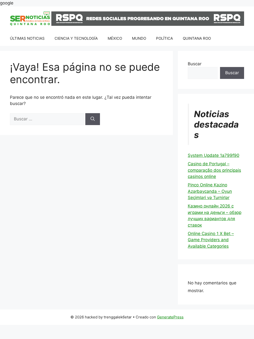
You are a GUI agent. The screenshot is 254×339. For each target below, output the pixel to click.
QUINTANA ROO (197, 38)
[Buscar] (92, 119)
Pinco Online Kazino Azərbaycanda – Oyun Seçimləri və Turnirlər (210, 191)
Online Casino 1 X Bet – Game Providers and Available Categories (211, 240)
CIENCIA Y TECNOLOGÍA (76, 38)
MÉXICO (115, 38)
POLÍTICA (164, 38)
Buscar (194, 63)
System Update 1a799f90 (213, 155)
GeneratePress (170, 317)
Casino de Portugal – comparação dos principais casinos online (214, 170)
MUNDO (139, 38)
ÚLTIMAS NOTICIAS (27, 38)
